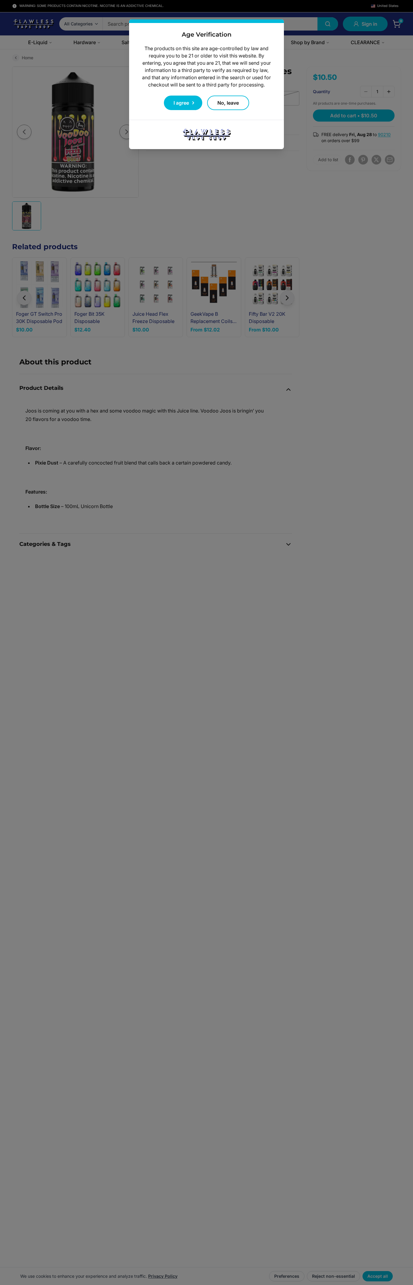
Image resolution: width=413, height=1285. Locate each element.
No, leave (228, 103)
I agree (181, 103)
